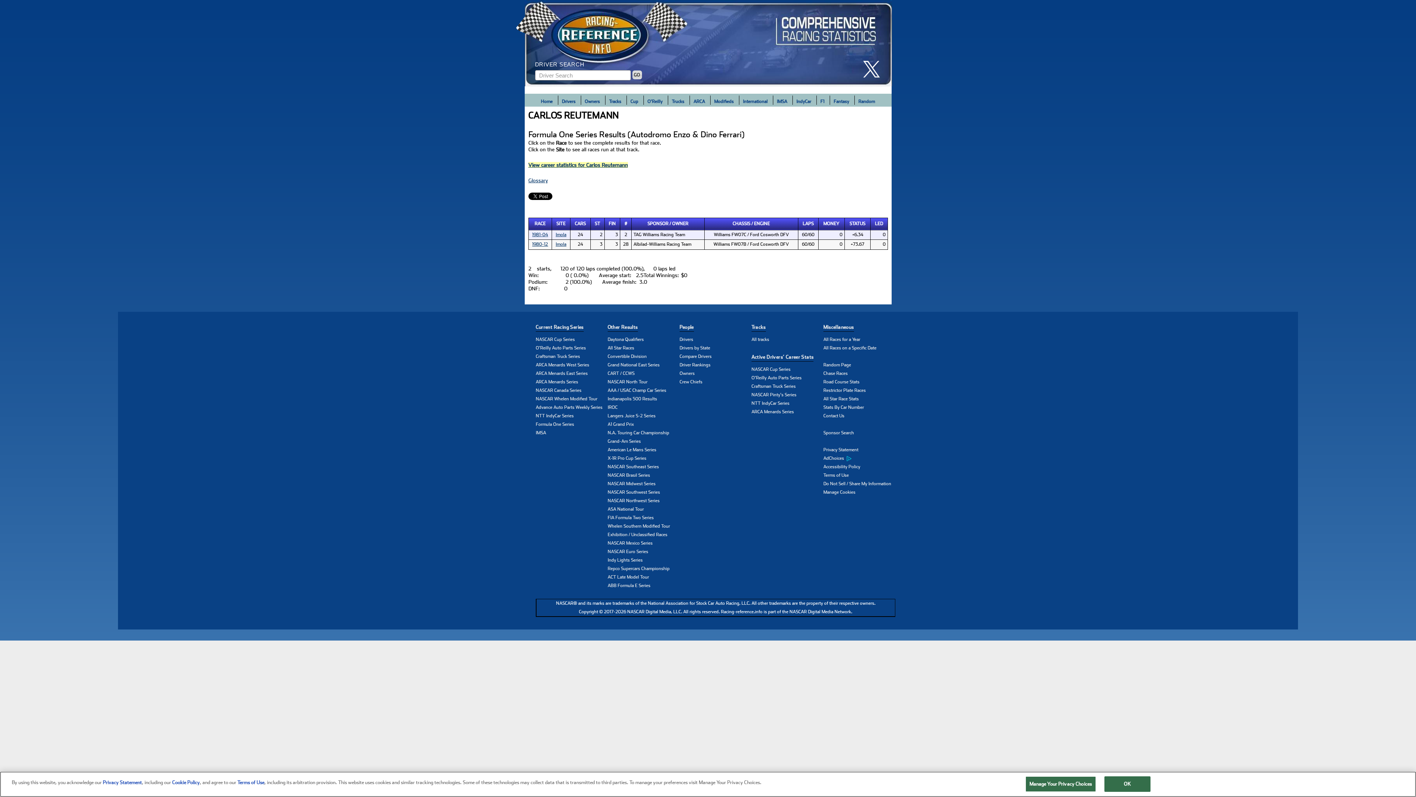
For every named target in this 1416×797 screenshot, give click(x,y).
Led (879, 223)
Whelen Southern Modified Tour (639, 526)
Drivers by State (695, 348)
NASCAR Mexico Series (630, 543)
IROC (613, 407)
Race (540, 223)
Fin (612, 223)
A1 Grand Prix (621, 424)
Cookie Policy (186, 782)
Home (547, 101)
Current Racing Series (560, 327)
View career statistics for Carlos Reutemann (578, 165)
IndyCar (803, 101)
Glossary (538, 180)
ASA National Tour (626, 509)
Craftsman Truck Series (558, 356)
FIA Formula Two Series (631, 517)
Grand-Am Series (624, 441)
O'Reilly (655, 101)
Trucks (678, 101)
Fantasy (841, 101)
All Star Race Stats (841, 398)
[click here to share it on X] (874, 69)
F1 (822, 101)
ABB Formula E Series (629, 585)
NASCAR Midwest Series (632, 483)
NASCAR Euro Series (628, 551)
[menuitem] (859, 458)
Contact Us (833, 415)
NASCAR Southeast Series (633, 466)
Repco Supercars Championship (639, 568)
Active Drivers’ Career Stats (783, 357)
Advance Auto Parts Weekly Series (569, 407)
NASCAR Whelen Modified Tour (566, 398)
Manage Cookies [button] (839, 492)
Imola (561, 234)
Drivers (569, 101)
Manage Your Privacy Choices (1061, 784)
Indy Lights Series (625, 560)
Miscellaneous (838, 327)
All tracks (760, 339)
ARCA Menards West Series (562, 365)
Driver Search (559, 64)
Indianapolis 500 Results (632, 398)
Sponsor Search (838, 432)
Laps (808, 223)
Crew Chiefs (691, 381)
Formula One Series (555, 424)
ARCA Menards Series (557, 381)
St (597, 223)
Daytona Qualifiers (626, 339)
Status (857, 223)
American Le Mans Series (632, 449)
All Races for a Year (841, 339)
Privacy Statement (840, 449)
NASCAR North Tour (628, 381)
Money (831, 223)
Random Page (837, 365)
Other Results (623, 327)
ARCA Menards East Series (562, 373)
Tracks (615, 101)
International (755, 101)
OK (1127, 784)
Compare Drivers (696, 356)
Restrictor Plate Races (844, 390)
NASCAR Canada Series (559, 390)
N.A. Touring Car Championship (638, 432)
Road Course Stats (841, 381)
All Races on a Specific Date (850, 348)
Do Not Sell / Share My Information (857, 483)
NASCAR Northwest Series (634, 500)
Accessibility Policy (841, 466)
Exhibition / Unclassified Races (637, 534)
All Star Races (621, 348)
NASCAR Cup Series (555, 339)
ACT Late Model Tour (628, 577)
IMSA (782, 101)
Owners (592, 101)
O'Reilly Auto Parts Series (561, 348)
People (687, 327)
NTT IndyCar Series (555, 415)
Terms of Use (836, 475)
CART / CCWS (621, 373)
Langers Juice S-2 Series (632, 415)
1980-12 (540, 244)
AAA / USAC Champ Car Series (637, 390)
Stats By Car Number (843, 407)
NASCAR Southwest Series (634, 492)
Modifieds (724, 101)
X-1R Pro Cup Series (627, 458)
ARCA (699, 101)
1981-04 (540, 234)
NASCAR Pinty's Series (774, 394)
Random (866, 101)
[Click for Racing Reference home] (708, 43)
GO (637, 74)
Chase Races (835, 373)
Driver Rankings (695, 365)
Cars (580, 223)
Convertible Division (627, 356)
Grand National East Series (634, 365)
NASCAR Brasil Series (629, 475)
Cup (634, 101)
